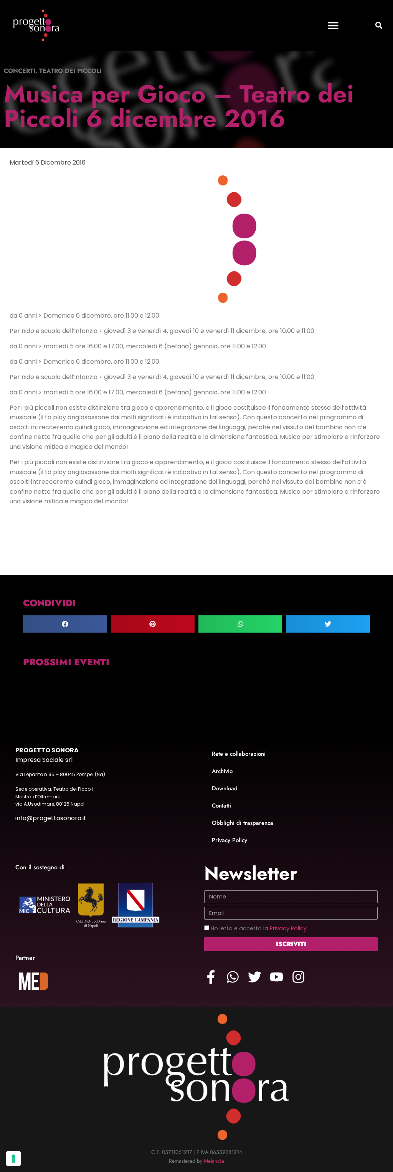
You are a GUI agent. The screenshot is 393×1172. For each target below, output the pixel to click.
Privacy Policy (229, 840)
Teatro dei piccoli (70, 70)
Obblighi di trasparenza (242, 823)
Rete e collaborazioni (239, 754)
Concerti (19, 70)
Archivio (222, 771)
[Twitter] (254, 977)
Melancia (214, 1161)
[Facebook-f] (211, 977)
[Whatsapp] (232, 977)
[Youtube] (276, 977)
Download (225, 788)
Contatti (221, 805)
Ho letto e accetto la (259, 928)
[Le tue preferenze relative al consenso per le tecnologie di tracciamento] (13, 1158)
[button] (333, 25)
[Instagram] (298, 977)
